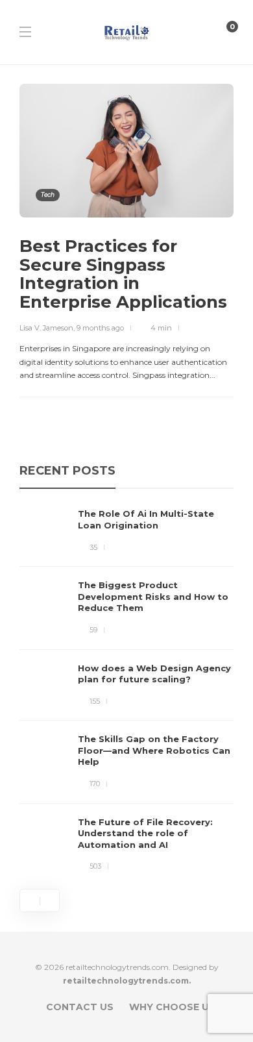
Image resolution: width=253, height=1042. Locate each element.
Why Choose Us (172, 1007)
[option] (126, 690)
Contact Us (80, 1007)
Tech (47, 194)
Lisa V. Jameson (46, 327)
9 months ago (100, 327)
